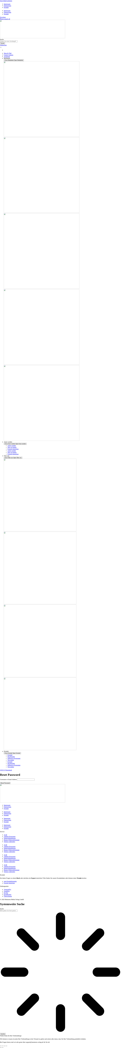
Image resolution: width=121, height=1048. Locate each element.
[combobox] (8, 911)
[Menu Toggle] (1, 47)
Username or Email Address (8, 779)
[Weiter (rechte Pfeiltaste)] (2, 1047)
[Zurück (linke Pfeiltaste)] (1, 1047)
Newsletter (11, 760)
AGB (5, 835)
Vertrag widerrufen (9, 841)
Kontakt (6, 7)
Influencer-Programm (14, 758)
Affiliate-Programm (9, 836)
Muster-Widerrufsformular (11, 840)
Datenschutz (7, 6)
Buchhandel (11, 757)
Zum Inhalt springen (6, 1)
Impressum (7, 4)
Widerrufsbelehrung (10, 838)
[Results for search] (60, 972)
